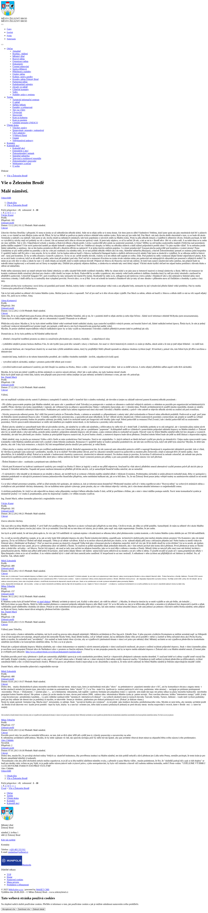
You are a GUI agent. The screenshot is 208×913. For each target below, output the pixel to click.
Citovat (4, 228)
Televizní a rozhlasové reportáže (26, 158)
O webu (16, 166)
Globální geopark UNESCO (25, 122)
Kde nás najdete (8, 840)
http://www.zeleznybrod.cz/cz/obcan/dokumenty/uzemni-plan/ (53, 652)
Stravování (17, 115)
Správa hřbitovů (19, 69)
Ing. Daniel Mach (9, 377)
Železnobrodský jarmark (23, 153)
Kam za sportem (19, 120)
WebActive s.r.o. (15, 889)
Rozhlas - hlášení (20, 53)
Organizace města (20, 61)
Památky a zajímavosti (22, 107)
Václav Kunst (7, 215)
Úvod (3, 788)
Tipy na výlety (18, 110)
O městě (16, 102)
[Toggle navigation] (2, 44)
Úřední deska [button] (13, 125)
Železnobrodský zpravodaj (24, 161)
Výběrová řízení (19, 135)
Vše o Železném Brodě (17, 175)
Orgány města (18, 74)
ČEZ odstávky (18, 133)
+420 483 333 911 (17, 849)
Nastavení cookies (15, 879)
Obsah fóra (12, 202)
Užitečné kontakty (20, 89)
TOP (9, 874)
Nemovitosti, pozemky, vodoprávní (28, 130)
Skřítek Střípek (19, 105)
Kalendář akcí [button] (13, 145)
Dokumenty (17, 64)
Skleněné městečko (21, 156)
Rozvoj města (18, 59)
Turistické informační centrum (25, 99)
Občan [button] (10, 48)
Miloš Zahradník (8, 560)
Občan (10, 793)
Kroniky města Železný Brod (25, 79)
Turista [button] (10, 97)
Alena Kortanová (9, 300)
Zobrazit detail (38, 909)
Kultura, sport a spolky (22, 76)
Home (9, 877)
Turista (10, 795)
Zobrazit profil (7, 223)
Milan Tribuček (8, 586)
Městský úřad (18, 56)
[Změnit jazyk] (2, 24)
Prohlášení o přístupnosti (18, 884)
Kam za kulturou (19, 117)
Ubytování (17, 112)
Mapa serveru (13, 882)
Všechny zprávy (19, 128)
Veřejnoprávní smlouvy (22, 140)
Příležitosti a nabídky (21, 71)
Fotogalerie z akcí (20, 151)
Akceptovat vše (8, 909)
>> (12, 212)
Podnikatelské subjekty (22, 84)
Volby (15, 92)
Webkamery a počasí (21, 163)
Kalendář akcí (18, 148)
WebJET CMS (42, 889)
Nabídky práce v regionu (23, 94)
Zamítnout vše (24, 909)
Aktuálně (16, 51)
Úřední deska (13, 798)
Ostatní (15, 138)
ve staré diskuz (43, 601)
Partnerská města (19, 82)
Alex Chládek (7, 740)
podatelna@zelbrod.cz (18, 852)
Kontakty (11, 143)
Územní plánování (20, 66)
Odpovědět (6, 198)
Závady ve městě (20, 87)
